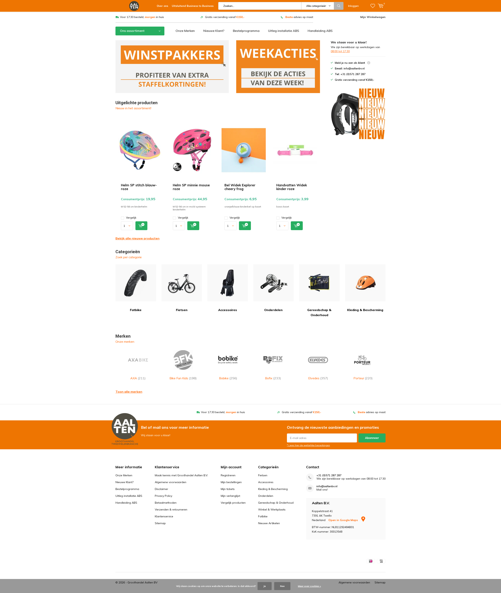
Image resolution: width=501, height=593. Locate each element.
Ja (264, 586)
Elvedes (318, 378)
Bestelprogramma (246, 31)
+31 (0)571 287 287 (328, 475)
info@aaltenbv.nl (326, 486)
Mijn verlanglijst (230, 496)
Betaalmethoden (166, 502)
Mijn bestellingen (231, 482)
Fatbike (135, 310)
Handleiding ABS (320, 31)
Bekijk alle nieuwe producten (137, 238)
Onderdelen (273, 310)
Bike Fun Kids (183, 378)
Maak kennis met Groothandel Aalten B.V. (181, 475)
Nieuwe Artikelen (269, 523)
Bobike (228, 378)
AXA (138, 378)
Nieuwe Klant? (213, 31)
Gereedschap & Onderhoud (319, 312)
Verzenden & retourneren (171, 509)
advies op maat (299, 17)
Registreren (228, 475)
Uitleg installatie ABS (283, 31)
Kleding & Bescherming (365, 310)
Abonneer (372, 438)
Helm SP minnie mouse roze (191, 187)
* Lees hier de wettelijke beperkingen (308, 445)
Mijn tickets (228, 489)
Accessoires (227, 310)
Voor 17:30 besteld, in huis (142, 17)
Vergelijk (131, 217)
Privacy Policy (163, 496)
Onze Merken (185, 31)
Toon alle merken (128, 392)
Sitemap (160, 523)
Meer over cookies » (309, 586)
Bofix (273, 378)
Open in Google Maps (343, 520)
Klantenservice (164, 516)
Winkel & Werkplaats (272, 509)
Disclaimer (161, 489)
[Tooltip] (368, 63)
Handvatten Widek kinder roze (291, 187)
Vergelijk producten (233, 502)
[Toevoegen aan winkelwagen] (141, 225)
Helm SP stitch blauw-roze (139, 187)
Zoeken (338, 6)
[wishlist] (372, 6)
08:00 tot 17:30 (340, 51)
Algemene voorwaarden (170, 482)
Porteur (363, 378)
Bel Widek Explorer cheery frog (239, 187)
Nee (282, 586)
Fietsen (181, 310)
